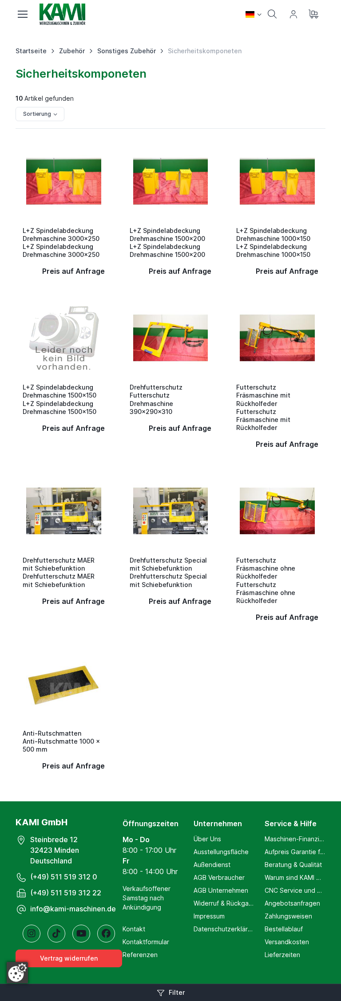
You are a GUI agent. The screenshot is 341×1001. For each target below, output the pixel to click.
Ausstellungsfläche (221, 851)
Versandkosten (287, 942)
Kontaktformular (146, 942)
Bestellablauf (284, 929)
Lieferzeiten (282, 954)
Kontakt (134, 929)
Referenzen (140, 954)
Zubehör (72, 51)
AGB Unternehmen (221, 890)
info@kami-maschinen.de (73, 908)
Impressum (209, 916)
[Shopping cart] (314, 14)
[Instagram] (31, 933)
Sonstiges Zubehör (126, 51)
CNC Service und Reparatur (295, 890)
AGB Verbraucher (219, 877)
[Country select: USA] (254, 14)
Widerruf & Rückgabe (224, 903)
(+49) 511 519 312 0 (63, 876)
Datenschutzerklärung (224, 929)
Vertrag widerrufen (69, 958)
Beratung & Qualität (293, 864)
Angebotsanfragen (292, 903)
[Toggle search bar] (272, 14)
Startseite (31, 51)
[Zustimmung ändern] (17, 972)
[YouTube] (81, 933)
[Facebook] (106, 933)
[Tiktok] (56, 933)
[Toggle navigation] (22, 14)
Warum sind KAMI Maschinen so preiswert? (295, 877)
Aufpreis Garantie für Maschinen (295, 851)
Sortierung (37, 113)
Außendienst (212, 864)
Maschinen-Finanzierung (295, 839)
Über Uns (207, 839)
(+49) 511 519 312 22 (65, 892)
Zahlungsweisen (288, 916)
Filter (177, 992)
